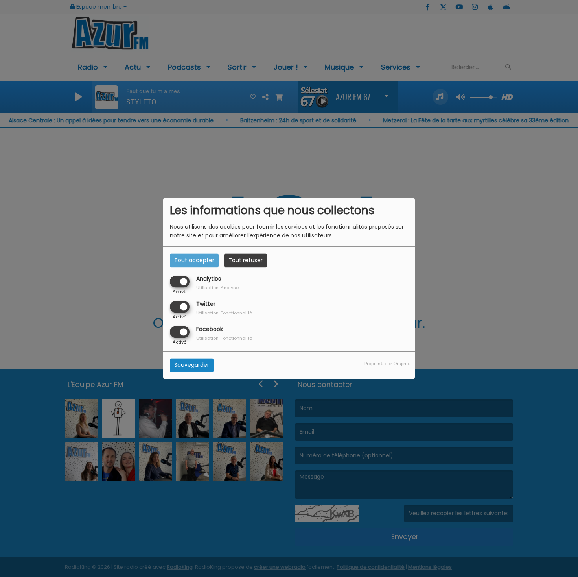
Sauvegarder (191, 365)
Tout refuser (245, 260)
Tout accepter (194, 260)
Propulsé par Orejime (387, 364)
